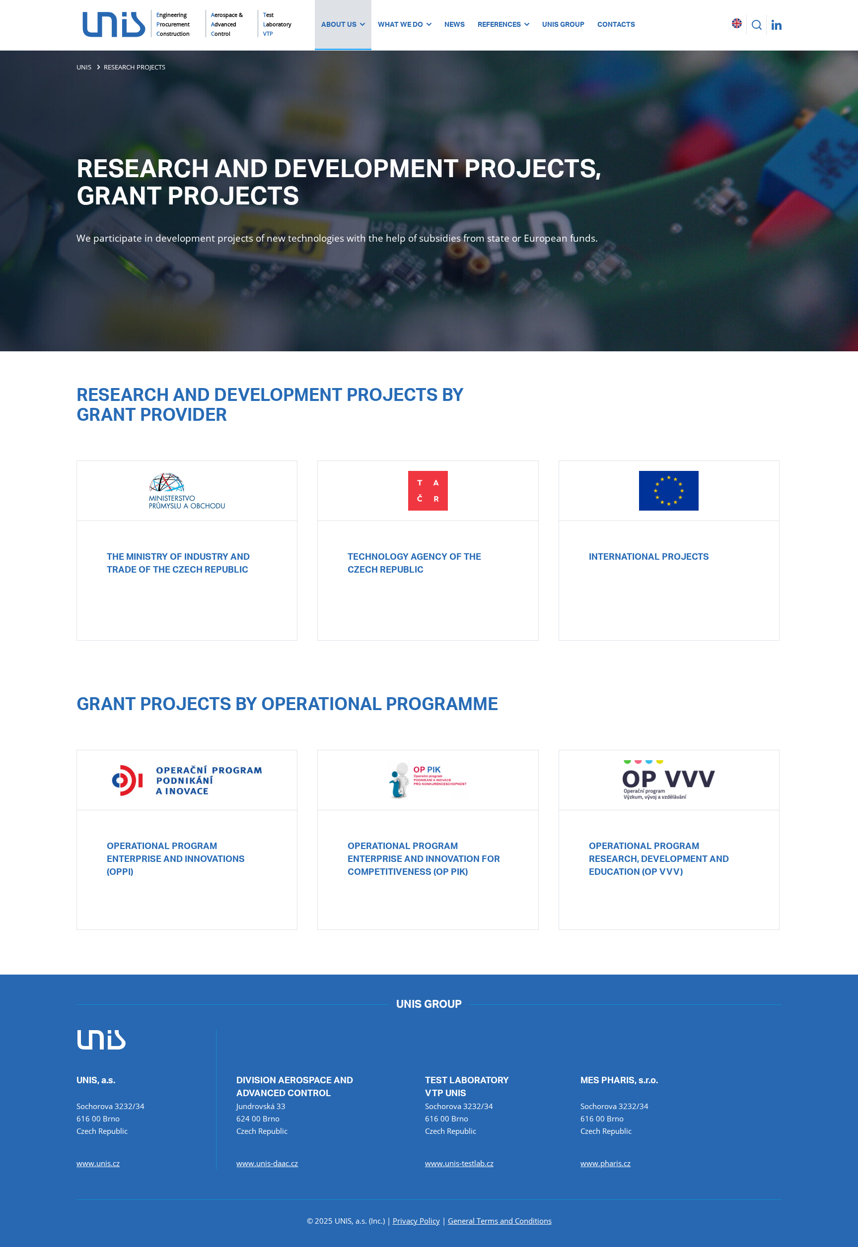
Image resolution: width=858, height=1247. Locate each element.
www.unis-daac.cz (267, 1163)
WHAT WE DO (400, 24)
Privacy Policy (416, 1221)
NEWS (454, 24)
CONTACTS (616, 24)
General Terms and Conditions (500, 1221)
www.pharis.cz (605, 1163)
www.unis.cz (98, 1163)
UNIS (83, 67)
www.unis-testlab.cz (459, 1163)
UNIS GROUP (563, 24)
